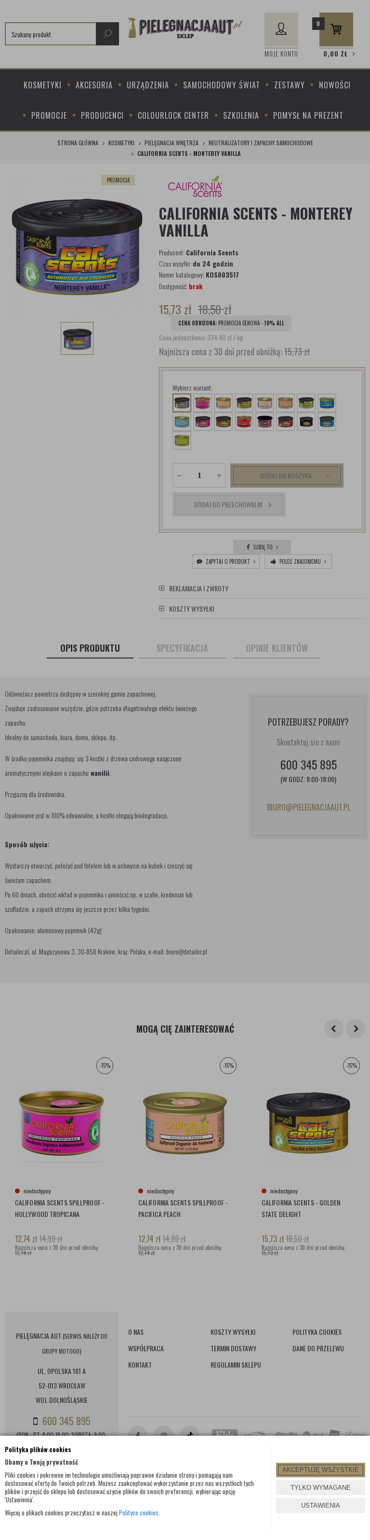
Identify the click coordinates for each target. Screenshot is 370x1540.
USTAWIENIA (320, 1505)
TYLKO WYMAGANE (321, 1487)
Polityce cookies (139, 1512)
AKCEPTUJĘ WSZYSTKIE (320, 1469)
